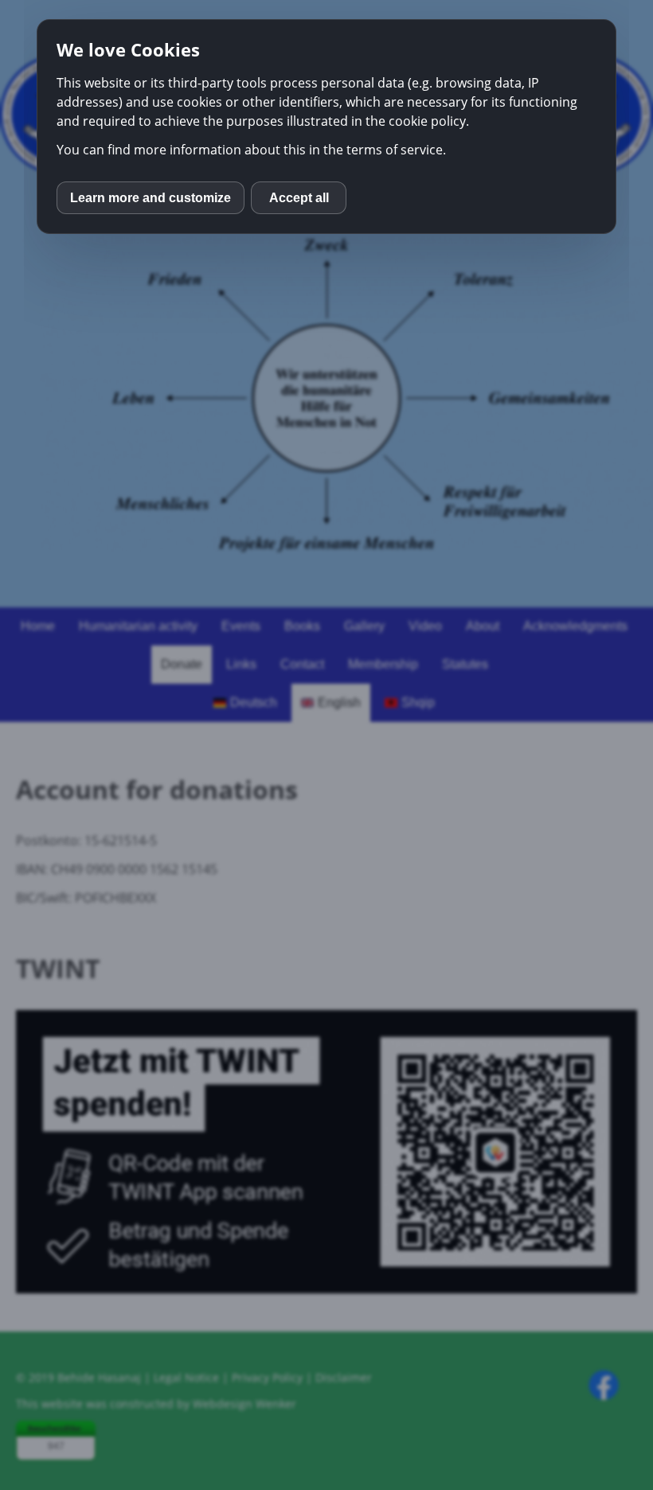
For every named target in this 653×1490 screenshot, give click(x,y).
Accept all (299, 198)
